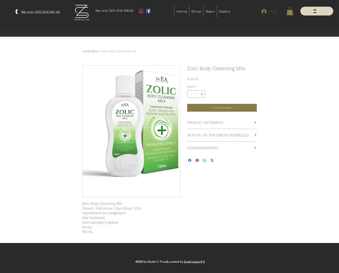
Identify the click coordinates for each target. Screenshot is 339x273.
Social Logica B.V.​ (194, 261)
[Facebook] (148, 11)
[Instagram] (141, 11)
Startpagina (90, 51)
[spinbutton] (196, 93)
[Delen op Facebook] (189, 160)
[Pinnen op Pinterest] (197, 160)
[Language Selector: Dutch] (316, 11)
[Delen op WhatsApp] (204, 160)
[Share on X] (212, 160)
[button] (289, 11)
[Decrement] (190, 93)
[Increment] (202, 93)
